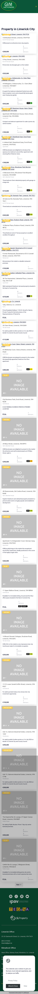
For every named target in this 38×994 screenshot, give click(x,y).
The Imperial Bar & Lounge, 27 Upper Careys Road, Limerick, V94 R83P (18, 818)
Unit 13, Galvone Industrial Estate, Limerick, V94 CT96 (19, 776)
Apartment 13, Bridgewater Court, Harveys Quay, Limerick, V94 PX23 (19, 542)
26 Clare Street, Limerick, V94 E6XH (14, 325)
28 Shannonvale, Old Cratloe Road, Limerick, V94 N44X (19, 492)
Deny (25, 986)
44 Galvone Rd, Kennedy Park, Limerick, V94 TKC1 (17, 200)
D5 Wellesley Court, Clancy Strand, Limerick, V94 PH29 (19, 351)
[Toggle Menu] (36, 6)
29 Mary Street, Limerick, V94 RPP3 (14, 444)
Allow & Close (13, 986)
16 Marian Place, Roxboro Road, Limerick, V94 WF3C (18, 227)
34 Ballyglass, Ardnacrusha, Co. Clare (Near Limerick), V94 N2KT (17, 85)
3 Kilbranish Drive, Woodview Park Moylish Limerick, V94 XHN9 (17, 174)
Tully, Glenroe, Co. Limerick (12, 305)
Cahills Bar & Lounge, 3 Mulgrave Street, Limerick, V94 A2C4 (16, 866)
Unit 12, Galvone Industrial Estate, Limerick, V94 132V (19, 733)
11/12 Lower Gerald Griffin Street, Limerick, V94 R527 (19, 685)
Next (18, 885)
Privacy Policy (12, 981)
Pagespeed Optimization (15, 992)
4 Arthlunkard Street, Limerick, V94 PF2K (16, 38)
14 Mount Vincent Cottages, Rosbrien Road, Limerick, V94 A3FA (17, 638)
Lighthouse (26, 992)
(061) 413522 (5, 941)
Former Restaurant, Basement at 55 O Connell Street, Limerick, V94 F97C (18, 255)
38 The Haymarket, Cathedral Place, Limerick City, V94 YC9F (18, 280)
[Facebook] (10, 896)
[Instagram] (16, 896)
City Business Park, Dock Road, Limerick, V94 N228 (18, 401)
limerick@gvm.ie (6, 943)
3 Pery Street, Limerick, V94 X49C (14, 59)
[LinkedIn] (21, 896)
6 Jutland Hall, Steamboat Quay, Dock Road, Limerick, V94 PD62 (17, 143)
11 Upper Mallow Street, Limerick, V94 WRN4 (18, 590)
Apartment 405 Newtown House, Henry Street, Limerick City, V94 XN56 (18, 115)
